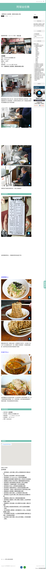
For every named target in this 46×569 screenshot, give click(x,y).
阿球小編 (19, 35)
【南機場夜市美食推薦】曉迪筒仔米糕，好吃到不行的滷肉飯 (17, 479)
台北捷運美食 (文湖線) (38, 66)
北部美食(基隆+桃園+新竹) (39, 72)
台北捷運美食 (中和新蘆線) (39, 65)
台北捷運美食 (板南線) (38, 46)
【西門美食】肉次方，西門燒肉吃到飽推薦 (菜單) (14, 486)
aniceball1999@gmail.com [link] (38, 35)
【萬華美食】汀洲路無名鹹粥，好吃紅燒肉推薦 (14, 484)
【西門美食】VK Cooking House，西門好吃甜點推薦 (15, 477)
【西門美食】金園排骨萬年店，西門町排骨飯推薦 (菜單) (16, 487)
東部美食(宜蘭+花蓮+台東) (39, 76)
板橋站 (37, 60)
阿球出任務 (23, 7)
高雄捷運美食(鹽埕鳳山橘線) (39, 70)
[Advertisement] (16, 26)
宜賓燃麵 (10, 412)
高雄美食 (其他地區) (38, 71)
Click (45, 284)
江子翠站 (37, 57)
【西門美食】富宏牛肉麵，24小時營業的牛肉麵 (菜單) (15, 492)
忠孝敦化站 (37, 52)
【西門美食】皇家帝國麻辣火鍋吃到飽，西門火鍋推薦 (15, 482)
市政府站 (37, 51)
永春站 (37, 50)
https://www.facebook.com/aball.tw (39, 26)
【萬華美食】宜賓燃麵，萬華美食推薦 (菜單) (14, 66)
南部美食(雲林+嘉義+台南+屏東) (40, 75)
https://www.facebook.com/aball (38, 37)
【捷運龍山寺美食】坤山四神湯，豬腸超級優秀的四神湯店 (16, 480)
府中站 (37, 61)
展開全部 (35, 43)
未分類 (36, 80)
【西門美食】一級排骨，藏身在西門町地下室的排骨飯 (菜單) (17, 489)
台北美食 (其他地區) (38, 67)
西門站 (6, 559)
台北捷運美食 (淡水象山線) (39, 45)
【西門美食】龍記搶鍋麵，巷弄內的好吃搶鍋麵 (14, 475)
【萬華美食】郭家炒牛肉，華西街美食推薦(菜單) (14, 498)
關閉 (37, 43)
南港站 (37, 47)
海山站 (37, 62)
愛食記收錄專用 (10, 559)
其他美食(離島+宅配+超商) (39, 77)
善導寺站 (37, 55)
